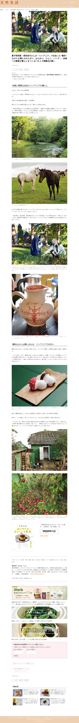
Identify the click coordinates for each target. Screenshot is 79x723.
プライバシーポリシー (56, 717)
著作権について (20, 717)
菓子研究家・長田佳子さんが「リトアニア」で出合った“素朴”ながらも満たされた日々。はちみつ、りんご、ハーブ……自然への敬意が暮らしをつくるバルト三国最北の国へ (39, 58)
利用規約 (47, 717)
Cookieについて (66, 717)
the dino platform (41, 721)
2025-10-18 (15, 65)
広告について (12, 717)
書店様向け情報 (29, 717)
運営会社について (39, 717)
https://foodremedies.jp (37, 574)
